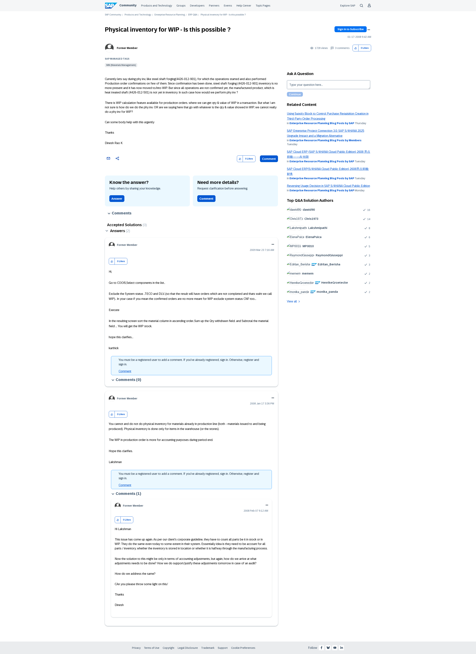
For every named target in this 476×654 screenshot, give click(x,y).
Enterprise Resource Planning (170, 15)
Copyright (168, 647)
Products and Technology (156, 5)
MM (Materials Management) (121, 65)
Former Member (127, 48)
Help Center (244, 5)
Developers (197, 5)
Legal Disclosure (188, 647)
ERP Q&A (192, 15)
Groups (181, 5)
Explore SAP (347, 5)
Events (228, 5)
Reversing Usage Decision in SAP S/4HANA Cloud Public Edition (328, 185)
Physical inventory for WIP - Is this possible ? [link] (223, 15)
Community (127, 5)
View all (292, 301)
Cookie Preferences (243, 647)
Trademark (207, 647)
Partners (214, 5)
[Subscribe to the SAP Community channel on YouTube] (334, 647)
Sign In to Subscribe (350, 29)
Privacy (136, 647)
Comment (269, 158)
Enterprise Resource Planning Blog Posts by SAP (322, 123)
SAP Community (113, 15)
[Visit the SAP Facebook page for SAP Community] (321, 647)
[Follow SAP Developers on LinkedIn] (341, 647)
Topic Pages (263, 5)
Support (223, 647)
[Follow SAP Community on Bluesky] (328, 647)
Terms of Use (151, 647)
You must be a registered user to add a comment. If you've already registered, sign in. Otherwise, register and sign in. (189, 362)
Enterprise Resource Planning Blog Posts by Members (325, 140)
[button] (355, 48)
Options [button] (368, 29)
